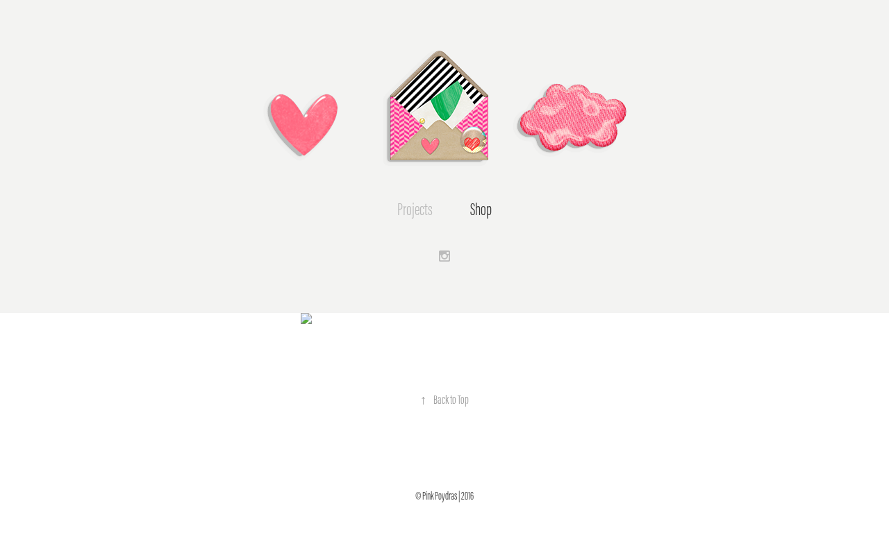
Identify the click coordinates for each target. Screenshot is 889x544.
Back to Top (444, 399)
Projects (415, 209)
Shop (481, 209)
